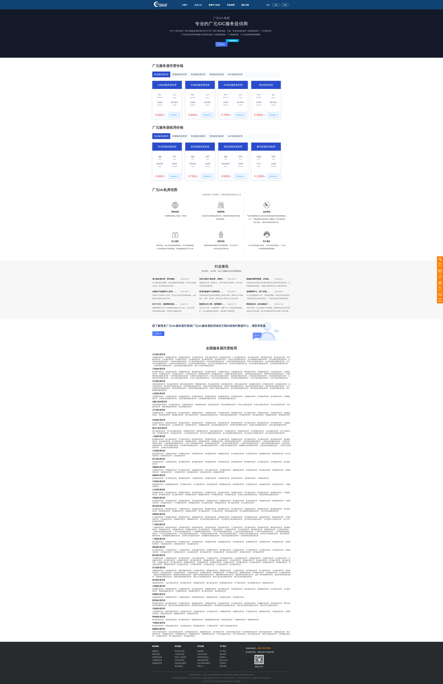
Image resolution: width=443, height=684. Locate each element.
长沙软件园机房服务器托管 (209, 519)
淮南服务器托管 (197, 470)
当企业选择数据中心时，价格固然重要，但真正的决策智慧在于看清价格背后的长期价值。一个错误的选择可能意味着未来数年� (268, 298)
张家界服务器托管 (250, 517)
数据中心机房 (214, 5)
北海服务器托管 (210, 542)
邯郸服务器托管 (200, 384)
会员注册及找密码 (203, 663)
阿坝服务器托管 (258, 572)
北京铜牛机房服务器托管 (177, 363)
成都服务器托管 (158, 570)
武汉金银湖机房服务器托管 (249, 511)
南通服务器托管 (223, 454)
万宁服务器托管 (251, 550)
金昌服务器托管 (186, 611)
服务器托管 (156, 654)
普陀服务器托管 (210, 439)
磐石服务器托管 (263, 423)
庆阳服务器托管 (278, 611)
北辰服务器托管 (276, 372)
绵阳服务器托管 (225, 570)
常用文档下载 (179, 651)
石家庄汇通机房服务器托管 (219, 388)
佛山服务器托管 (223, 527)
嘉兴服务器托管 (197, 462)
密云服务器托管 (207, 359)
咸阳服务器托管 (197, 603)
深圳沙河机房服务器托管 (228, 533)
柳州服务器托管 (171, 542)
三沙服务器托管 (184, 550)
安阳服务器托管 (212, 501)
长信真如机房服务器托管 (269, 445)
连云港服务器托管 (237, 454)
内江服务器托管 (264, 570)
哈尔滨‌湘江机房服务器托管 (253, 433)
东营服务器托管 (210, 492)
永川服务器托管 (222, 564)
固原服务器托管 (199, 626)
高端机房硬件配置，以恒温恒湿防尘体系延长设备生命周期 (258, 279)
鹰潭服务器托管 (225, 484)
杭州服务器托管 (158, 462)
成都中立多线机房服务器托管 (203, 575)
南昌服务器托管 (158, 484)
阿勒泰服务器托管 (208, 634)
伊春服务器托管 (243, 431)
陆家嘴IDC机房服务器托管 (248, 445)
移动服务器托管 (198, 74)
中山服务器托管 (243, 529)
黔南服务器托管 (268, 583)
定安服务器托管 (278, 550)
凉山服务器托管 (284, 572)
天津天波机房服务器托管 (279, 378)
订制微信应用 (157, 660)
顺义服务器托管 (279, 357)
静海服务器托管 (204, 374)
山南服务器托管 (184, 597)
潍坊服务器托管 (236, 492)
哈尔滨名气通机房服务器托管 (210, 433)
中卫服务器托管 (212, 626)
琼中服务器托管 (258, 552)
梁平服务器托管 (274, 560)
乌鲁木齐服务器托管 (159, 632)
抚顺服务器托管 (197, 413)
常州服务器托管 (197, 454)
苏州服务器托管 (210, 454)
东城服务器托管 (158, 357)
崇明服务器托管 (217, 441)
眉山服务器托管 (166, 572)
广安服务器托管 (192, 572)
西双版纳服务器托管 (166, 591)
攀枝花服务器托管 (185, 570)
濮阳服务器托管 (278, 501)
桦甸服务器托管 (236, 423)
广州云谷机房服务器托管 (168, 533)
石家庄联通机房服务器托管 (198, 388)
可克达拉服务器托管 (223, 634)
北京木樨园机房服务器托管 (257, 359)
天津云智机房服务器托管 (179, 378)
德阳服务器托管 (212, 570)
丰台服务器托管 (197, 357)
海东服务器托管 (171, 620)
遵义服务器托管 (186, 583)
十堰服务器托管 (184, 509)
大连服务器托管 (171, 413)
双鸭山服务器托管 (216, 431)
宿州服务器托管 (166, 472)
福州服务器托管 (158, 478)
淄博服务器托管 (184, 492)
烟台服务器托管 (223, 492)
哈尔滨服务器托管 (158, 431)
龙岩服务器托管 (250, 478)
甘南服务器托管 (192, 613)
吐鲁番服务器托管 (191, 632)
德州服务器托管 (191, 494)
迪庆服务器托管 (220, 591)
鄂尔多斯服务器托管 (228, 405)
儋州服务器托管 (225, 550)
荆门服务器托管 (236, 509)
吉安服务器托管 (251, 484)
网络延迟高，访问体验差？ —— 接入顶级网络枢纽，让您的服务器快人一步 (258, 304)
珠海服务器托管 (197, 527)
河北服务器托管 (210, 372)
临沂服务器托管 (177, 494)
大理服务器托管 (181, 591)
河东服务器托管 (171, 372)
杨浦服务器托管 (236, 439)
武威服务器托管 (225, 611)
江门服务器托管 (236, 527)
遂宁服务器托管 (251, 570)
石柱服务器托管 (281, 562)
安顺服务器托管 (199, 583)
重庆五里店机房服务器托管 (222, 577)
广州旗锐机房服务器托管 (209, 533)
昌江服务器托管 (205, 552)
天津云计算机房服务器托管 (199, 378)
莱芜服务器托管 (164, 494)
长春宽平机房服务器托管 (238, 425)
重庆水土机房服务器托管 (202, 577)
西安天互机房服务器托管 (269, 605)
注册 (285, 5)
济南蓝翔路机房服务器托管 (268, 494)
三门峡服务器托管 (180, 503)
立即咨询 (222, 43)
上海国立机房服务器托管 (230, 443)
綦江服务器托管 (195, 560)
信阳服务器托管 (220, 503)
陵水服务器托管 (232, 552)
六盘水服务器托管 (171, 583)
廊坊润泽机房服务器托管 (254, 386)
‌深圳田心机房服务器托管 (191, 536)
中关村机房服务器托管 (178, 361)
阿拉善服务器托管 (185, 407)
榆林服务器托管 (250, 603)
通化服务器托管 (164, 425)
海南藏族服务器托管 (212, 620)
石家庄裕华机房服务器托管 (274, 386)
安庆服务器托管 (251, 470)
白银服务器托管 (199, 611)
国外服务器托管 (258, 415)
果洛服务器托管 (227, 620)
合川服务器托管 (209, 564)
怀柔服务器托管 (181, 359)
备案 (267, 5)
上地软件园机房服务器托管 (235, 361)
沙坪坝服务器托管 (226, 558)
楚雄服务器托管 (263, 589)
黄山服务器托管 (264, 470)
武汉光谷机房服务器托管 (269, 511)
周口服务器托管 (233, 503)
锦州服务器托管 (236, 413)
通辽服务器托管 (213, 405)
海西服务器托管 (253, 620)
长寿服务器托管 (182, 560)
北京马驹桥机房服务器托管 (258, 363)
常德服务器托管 (236, 517)
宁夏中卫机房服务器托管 (228, 626)
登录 (275, 5)
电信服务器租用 (161, 136)
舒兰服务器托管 (250, 423)
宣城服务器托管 (218, 472)
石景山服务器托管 (211, 357)
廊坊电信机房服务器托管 (173, 386)
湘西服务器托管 (192, 519)
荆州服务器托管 (263, 509)
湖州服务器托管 (210, 462)
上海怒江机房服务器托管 (228, 445)
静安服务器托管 (197, 439)
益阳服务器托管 (264, 517)
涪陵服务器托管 (171, 558)
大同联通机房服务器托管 (227, 398)
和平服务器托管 (158, 372)
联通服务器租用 (179, 136)
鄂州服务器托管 (223, 509)
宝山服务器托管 (263, 439)
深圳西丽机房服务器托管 (171, 536)
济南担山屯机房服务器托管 (247, 494)
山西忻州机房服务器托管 (168, 398)
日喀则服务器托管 (198, 597)
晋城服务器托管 (210, 396)
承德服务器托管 (254, 384)
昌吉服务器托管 (218, 632)
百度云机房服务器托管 (255, 361)
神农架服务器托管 (231, 511)
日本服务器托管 (245, 415)
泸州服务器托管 (199, 570)
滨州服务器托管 (217, 494)
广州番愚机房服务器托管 (202, 531)
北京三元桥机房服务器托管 (204, 366)
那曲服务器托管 (212, 597)
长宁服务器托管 (184, 439)
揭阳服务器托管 (269, 529)
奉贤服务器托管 (204, 441)
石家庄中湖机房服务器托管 (234, 386)
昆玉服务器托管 (189, 636)
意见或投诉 (179, 666)
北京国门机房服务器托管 (237, 359)
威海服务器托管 (276, 492)
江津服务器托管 (195, 564)
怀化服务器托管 (166, 519)
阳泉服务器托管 (184, 396)
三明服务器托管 (197, 478)
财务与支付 (224, 660)
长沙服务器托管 (158, 517)
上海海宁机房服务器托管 (249, 443)
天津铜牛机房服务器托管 (199, 376)
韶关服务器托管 (171, 527)
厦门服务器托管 (171, 478)
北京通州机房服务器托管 (279, 363)
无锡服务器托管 (171, 454)
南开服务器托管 (197, 372)
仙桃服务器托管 (191, 511)
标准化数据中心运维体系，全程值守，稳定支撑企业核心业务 (211, 291)
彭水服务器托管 (182, 564)
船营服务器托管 (197, 423)
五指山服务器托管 (198, 550)
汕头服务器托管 (210, 527)
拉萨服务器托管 (158, 597)
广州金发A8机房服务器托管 (243, 531)
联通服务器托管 (179, 74)
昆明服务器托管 (158, 589)
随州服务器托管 (164, 511)
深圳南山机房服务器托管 (162, 531)
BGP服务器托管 (235, 74)
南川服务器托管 (235, 564)
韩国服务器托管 (271, 415)
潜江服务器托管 (204, 511)
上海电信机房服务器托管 (271, 441)
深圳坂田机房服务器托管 (249, 536)
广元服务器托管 (238, 570)
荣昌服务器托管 (248, 560)
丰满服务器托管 (210, 423)
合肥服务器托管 (158, 470)
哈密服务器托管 (205, 632)
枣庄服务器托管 (197, 492)
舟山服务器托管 (263, 462)
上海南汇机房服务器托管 (169, 447)
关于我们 (223, 651)
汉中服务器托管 (236, 603)
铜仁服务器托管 (212, 583)
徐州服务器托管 (184, 454)
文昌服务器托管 (238, 550)
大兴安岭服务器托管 (191, 433)
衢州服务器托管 (250, 462)
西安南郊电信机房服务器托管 (224, 605)
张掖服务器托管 (238, 611)
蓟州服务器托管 (217, 374)
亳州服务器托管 (192, 472)
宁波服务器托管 (171, 462)
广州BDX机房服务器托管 (264, 531)
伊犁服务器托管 (181, 634)
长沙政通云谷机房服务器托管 (231, 519)
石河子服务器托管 (239, 634)
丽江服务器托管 (223, 589)
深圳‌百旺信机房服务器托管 (248, 533)
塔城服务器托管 (194, 634)
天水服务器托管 (212, 611)
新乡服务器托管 (238, 501)
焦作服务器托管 (251, 501)
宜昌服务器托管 (197, 509)
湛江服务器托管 (250, 527)
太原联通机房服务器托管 (187, 398)
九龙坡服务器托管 (240, 558)
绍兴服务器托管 (223, 462)
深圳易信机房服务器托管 (230, 536)
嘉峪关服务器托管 (171, 611)
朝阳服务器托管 (184, 357)
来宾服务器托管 (179, 544)
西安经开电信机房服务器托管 (179, 605)
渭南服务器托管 (210, 603)
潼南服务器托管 (209, 560)
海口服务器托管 (158, 550)
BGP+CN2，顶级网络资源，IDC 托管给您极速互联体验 (164, 304)
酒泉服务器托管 (264, 611)
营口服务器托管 (250, 413)
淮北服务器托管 (225, 470)
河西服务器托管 (184, 372)
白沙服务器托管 (192, 552)
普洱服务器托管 (236, 589)
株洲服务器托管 (171, 517)
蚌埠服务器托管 (184, 470)
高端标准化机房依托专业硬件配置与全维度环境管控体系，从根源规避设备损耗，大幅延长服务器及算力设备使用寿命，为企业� (268, 286)
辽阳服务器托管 (276, 413)
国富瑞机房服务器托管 (239, 376)
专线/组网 (231, 5)
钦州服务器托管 (238, 542)
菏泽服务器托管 (230, 494)
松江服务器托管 (177, 441)
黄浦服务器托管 (158, 439)
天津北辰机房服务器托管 (220, 378)
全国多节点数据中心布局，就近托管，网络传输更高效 (164, 291)
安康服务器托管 (263, 603)
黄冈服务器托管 (276, 509)
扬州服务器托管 (278, 454)
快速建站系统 (157, 663)
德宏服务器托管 (194, 591)
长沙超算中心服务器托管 (272, 519)
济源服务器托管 (264, 501)
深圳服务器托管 (184, 527)
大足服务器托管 (235, 560)
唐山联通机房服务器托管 (192, 386)
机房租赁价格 (157, 657)
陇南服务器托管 (166, 613)
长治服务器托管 (197, 396)
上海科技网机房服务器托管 (173, 443)
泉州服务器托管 (210, 478)
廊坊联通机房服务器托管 (239, 388)
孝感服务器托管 (250, 509)
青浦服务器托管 (191, 441)
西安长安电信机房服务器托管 (247, 605)
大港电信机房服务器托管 (253, 374)
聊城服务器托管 (204, 494)
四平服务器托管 (276, 423)
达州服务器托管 (205, 572)
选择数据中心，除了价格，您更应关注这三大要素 (258, 291)
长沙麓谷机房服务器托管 (253, 519)
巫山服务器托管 (255, 562)
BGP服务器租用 (235, 136)
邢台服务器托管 (213, 384)
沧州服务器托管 (268, 384)
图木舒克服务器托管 (269, 634)
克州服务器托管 (279, 632)
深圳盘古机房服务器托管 (269, 533)
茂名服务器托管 (263, 527)
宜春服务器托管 (264, 484)
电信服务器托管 (161, 74)
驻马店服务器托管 (247, 503)
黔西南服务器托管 (226, 583)
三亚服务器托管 (171, 550)
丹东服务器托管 (223, 413)
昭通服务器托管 (210, 589)
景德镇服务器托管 (171, 484)
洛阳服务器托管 (184, 501)
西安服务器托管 (158, 603)
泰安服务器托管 (263, 492)
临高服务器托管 (179, 552)
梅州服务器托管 (164, 529)
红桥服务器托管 (223, 372)
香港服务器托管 (284, 415)
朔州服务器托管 (223, 396)
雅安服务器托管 (218, 572)
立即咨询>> (174, 115)
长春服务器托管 (158, 423)
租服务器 (155, 651)
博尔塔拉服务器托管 (233, 632)
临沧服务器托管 (250, 589)
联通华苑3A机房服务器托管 (274, 374)
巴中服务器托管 (232, 572)
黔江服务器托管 (169, 560)
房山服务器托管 (253, 357)
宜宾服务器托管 (179, 572)
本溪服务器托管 (210, 413)
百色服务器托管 (278, 542)
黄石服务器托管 (171, 509)
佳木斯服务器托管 (257, 431)
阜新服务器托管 (263, 413)
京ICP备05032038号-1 (244, 678)
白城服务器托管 (204, 425)
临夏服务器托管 (179, 613)
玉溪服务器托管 (184, 589)
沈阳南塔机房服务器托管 (209, 415)
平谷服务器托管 (194, 359)
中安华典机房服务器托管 (179, 376)
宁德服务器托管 (263, 478)
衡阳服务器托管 (197, 517)
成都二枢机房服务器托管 (264, 575)
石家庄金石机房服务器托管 (212, 386)
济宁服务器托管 (250, 492)
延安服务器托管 (223, 603)
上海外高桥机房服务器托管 (270, 443)
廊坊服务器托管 (281, 384)
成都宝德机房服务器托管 (183, 577)
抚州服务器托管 (278, 484)
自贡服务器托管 (171, 570)
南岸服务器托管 (254, 558)
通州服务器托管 (266, 357)
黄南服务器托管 (197, 620)
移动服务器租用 (198, 136)
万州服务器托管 (158, 558)
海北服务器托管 (184, 620)
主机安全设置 (202, 654)
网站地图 (223, 666)
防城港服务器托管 (224, 542)
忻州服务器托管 (263, 396)
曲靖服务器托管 (171, 589)
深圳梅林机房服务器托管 (210, 536)
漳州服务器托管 (223, 478)
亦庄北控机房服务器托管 (215, 361)
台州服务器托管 (276, 462)
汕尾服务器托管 (177, 529)
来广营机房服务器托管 (196, 361)
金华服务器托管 (236, 462)
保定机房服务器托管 (179, 388)
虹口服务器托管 (223, 439)
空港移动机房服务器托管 (233, 374)
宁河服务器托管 (191, 374)
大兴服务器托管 (168, 359)
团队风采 (223, 654)
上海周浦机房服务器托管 (251, 441)
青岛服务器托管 (171, 492)
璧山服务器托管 (261, 560)
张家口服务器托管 (240, 384)
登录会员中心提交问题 (266, 652)
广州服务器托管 (158, 527)
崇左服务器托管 (192, 544)
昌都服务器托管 (171, 597)
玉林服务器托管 (264, 542)
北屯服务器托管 (161, 636)
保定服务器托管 (227, 384)
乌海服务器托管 (187, 405)
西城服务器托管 (171, 357)
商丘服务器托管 (207, 503)
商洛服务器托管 (276, 603)
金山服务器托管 (164, 441)
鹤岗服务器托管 (202, 431)
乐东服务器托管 (218, 552)
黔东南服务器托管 (254, 583)
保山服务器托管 (197, 589)
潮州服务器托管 (256, 529)
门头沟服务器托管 (239, 357)
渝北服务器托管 (281, 558)
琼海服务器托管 (212, 550)
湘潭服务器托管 (184, 517)
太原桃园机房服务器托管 (207, 398)
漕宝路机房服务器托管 (233, 441)
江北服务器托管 (212, 558)
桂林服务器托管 (184, 542)
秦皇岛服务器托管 (186, 384)
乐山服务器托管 (278, 570)
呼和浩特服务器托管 (159, 405)
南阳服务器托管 (194, 503)
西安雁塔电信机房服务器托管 (202, 605)
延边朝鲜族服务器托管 (220, 425)
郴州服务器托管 (278, 517)
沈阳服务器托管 (158, 413)
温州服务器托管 (184, 462)
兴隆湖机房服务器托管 (164, 577)
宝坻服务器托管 (164, 374)
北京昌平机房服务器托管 (238, 363)
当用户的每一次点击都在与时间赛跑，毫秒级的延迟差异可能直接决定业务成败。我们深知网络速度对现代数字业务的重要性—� (268, 311)
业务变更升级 (179, 660)
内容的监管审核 (203, 660)
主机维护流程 (179, 654)
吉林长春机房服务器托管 (278, 425)
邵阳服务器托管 (210, 517)
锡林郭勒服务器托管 (169, 407)
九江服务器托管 (199, 484)
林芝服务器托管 (238, 597)
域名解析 (200, 651)
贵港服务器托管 (251, 542)
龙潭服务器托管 (184, 423)
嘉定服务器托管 (276, 439)
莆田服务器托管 (184, 478)
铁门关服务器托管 (175, 636)
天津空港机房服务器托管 (259, 378)
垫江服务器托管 (176, 562)
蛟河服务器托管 (223, 423)
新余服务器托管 (212, 484)
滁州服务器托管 (278, 470)
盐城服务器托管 (264, 454)
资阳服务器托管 (245, 572)
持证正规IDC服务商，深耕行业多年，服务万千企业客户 (212, 279)
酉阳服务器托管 (169, 564)
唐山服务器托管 (172, 384)
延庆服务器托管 (220, 359)
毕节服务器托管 (240, 583)
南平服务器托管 (236, 478)
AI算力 (185, 5)
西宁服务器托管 (158, 620)
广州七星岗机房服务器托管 (188, 533)
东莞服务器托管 (230, 529)
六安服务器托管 (179, 472)
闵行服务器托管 (250, 439)
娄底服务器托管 (179, 519)
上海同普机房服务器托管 (209, 445)
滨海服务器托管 (177, 374)
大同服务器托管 (171, 396)
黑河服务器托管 (163, 433)
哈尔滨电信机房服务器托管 (275, 433)
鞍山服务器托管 (184, 413)
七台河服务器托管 (272, 431)
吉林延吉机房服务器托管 (258, 425)
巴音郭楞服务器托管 (249, 632)
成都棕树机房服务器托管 (224, 575)
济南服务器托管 (158, 492)
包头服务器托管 (174, 405)
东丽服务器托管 (236, 372)
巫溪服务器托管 (268, 562)
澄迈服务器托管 (166, 552)
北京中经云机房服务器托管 (217, 363)
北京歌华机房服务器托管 (197, 363)
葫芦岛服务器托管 (191, 415)
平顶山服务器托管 (198, 501)
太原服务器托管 (158, 396)
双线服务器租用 (216, 136)
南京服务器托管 (158, 454)
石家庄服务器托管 (158, 384)
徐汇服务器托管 (171, 439)
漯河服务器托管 (166, 503)
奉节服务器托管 (242, 562)
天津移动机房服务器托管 (257, 376)
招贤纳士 (223, 657)
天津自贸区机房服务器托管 (219, 376)
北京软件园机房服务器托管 (183, 366)
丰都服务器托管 (163, 562)
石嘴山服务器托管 (171, 626)
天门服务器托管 (217, 511)
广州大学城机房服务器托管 (222, 531)
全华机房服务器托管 (212, 443)
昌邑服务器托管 (171, 423)
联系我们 (223, 663)
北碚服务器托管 (268, 558)
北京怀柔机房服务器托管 (162, 366)
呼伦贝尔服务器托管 (245, 405)
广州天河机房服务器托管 (182, 531)
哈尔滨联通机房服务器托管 (232, 433)
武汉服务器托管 (158, 509)
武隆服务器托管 (189, 562)
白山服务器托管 (177, 425)
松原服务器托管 (191, 425)
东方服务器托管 (264, 550)
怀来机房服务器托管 (277, 388)
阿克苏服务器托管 (265, 632)
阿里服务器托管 (225, 597)
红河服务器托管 (276, 589)
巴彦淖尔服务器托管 (261, 405)
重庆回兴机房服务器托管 (243, 577)
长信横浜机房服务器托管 (189, 445)
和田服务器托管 (168, 634)
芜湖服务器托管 (171, 470)
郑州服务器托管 (158, 501)
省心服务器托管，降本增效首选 (164, 279)
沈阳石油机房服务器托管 (228, 415)
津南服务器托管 (263, 372)
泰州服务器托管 (166, 456)
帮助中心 (200, 666)
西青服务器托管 (250, 372)
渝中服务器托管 (184, 558)
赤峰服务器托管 (200, 405)
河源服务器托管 (191, 529)
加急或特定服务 (180, 663)
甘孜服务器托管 (271, 572)
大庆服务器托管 (230, 431)
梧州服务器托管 (197, 542)
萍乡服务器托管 (186, 484)
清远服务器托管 (217, 529)
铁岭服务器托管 (164, 415)
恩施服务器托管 (177, 511)
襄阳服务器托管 (210, 509)
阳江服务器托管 (204, 529)
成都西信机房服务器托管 (182, 575)
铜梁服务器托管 (222, 560)
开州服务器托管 (215, 562)
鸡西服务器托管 (189, 431)
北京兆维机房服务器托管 (278, 359)
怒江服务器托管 (207, 591)
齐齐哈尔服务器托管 (174, 431)
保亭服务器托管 (245, 552)
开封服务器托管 (171, 501)
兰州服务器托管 (158, 611)
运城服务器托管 (250, 396)
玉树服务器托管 (240, 620)
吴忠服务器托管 (186, 626)
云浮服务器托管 (283, 529)
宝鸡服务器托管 (184, 603)
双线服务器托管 (216, 74)
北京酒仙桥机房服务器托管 (274, 361)
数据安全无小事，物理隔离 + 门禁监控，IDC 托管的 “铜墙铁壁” (212, 304)
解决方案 (245, 5)
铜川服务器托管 (171, 603)
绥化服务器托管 (176, 433)
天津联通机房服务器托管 (277, 376)
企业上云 (198, 5)
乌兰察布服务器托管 (277, 405)
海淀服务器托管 (225, 357)
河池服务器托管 (166, 544)
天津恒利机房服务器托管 (239, 378)
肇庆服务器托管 (276, 527)
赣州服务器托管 (238, 484)
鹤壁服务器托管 (225, 501)
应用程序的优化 (203, 657)
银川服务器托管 (158, 626)
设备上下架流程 (180, 657)
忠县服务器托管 (202, 562)
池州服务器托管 (205, 472)
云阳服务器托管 (228, 562)
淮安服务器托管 (251, 454)
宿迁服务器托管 (179, 456)
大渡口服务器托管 (198, 558)
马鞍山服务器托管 (211, 470)
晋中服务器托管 (236, 396)
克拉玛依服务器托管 (176, 632)
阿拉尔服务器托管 (254, 634)
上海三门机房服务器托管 (194, 443)
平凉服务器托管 (251, 611)
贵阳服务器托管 (158, 583)
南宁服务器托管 (158, 542)
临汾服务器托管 (276, 396)
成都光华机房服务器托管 (162, 575)
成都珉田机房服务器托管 (244, 575)
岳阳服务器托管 (223, 517)
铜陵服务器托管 (238, 470)
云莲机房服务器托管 (171, 445)
